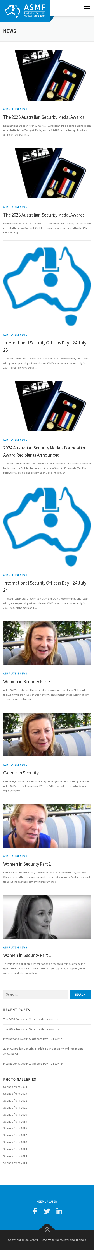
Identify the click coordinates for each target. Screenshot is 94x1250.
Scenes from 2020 (15, 1114)
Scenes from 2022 (15, 1100)
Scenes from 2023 (15, 1093)
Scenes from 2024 (15, 1087)
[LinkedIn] (59, 1211)
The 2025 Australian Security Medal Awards (43, 215)
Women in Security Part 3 (27, 681)
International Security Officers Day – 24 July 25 (33, 1039)
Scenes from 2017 (15, 1135)
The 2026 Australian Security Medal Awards (43, 117)
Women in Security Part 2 (27, 864)
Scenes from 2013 (15, 1163)
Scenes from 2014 (15, 1156)
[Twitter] (47, 1211)
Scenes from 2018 (15, 1128)
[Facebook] (34, 1211)
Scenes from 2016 (15, 1142)
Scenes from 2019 (15, 1121)
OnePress (48, 1240)
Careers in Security (21, 773)
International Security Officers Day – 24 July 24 (33, 1064)
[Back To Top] (47, 1229)
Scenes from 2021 (15, 1107)
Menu (86, 8)
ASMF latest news (15, 109)
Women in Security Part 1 (27, 955)
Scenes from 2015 (15, 1149)
